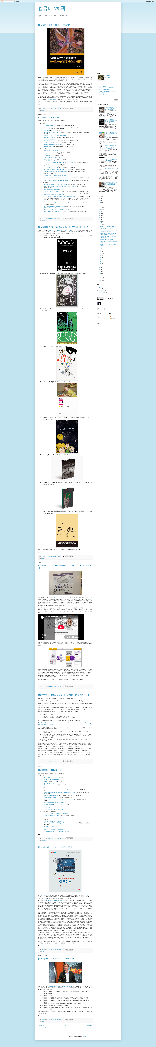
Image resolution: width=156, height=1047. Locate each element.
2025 (100, 200)
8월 (101, 251)
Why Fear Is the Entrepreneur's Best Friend (54, 206)
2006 (100, 280)
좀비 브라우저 (53, 142)
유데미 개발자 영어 (103, 86)
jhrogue (108, 75)
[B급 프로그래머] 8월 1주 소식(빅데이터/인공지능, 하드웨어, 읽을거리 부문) (111, 159)
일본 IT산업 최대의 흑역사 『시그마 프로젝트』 (55, 211)
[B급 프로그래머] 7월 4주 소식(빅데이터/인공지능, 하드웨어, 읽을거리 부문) (111, 108)
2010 (100, 273)
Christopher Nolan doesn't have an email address (60, 986)
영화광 (42, 1021)
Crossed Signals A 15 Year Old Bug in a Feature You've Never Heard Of (61, 823)
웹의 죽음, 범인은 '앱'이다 (50, 141)
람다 (80, 673)
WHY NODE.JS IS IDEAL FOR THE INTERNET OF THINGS (58, 162)
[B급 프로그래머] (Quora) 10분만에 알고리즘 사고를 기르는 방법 (59, 196)
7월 (101, 253)
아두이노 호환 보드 (45, 895)
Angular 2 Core (47, 777)
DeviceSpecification (49, 785)
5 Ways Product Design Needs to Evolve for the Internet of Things (59, 193)
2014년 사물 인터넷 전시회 (60, 597)
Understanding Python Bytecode (51, 797)
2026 (100, 198)
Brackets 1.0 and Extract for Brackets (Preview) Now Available (59, 799)
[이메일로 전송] (66, 108)
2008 (100, 277)
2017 (100, 215)
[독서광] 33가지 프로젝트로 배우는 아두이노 (56, 847)
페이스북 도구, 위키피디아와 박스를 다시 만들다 (55, 175)
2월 (101, 263)
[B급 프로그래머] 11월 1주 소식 (50, 770)
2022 (100, 206)
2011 (100, 271)
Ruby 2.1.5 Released (49, 166)
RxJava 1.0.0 (47, 155)
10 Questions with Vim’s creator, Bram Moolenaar (56, 184)
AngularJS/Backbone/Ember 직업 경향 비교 (54, 144)
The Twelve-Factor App (49, 137)
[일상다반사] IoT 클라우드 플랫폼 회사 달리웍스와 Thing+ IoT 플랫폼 (109, 234)
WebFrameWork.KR (49, 146)
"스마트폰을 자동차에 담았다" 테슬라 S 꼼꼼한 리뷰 (56, 831)
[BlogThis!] (68, 108)
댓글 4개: (59, 218)
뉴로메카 (44, 604)
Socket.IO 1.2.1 (48, 128)
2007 (100, 279)
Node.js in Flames (48, 125)
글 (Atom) (47, 1027)
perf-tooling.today (48, 153)
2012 (100, 269)
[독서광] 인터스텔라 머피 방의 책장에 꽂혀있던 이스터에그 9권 (63, 227)
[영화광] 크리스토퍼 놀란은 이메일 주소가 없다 (57, 959)
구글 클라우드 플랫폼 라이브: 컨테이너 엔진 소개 (56, 802)
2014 (100, 221)
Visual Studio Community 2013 (51, 167)
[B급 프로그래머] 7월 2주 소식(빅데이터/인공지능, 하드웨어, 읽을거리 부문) (111, 147)
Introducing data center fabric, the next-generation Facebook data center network (63, 203)
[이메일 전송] (64, 108)
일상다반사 (101, 290)
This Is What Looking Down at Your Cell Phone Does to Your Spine (60, 186)
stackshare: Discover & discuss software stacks (55, 171)
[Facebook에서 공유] (71, 108)
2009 (100, 275)
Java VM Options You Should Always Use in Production (57, 180)
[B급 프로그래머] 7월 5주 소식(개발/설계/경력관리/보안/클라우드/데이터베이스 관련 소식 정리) (111, 121)
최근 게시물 (41, 1025)
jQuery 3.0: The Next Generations (52, 779)
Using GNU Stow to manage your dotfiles (54, 809)
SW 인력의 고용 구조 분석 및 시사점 (53, 191)
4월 (101, 259)
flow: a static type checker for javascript (53, 157)
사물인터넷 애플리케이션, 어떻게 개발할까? (54, 821)
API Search (47, 130)
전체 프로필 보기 (108, 77)
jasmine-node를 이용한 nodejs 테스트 (53, 150)
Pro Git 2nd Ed (47, 807)
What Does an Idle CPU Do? (51, 826)
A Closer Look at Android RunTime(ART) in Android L (56, 209)
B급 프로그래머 (44, 220)
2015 (100, 219)
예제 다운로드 (53, 99)
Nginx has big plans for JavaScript (52, 815)
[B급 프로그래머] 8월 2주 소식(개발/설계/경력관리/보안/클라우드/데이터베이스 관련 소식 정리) (111, 184)
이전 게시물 (89, 1025)
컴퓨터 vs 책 (51, 8)
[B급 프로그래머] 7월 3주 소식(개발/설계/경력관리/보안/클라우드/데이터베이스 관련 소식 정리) (111, 134)
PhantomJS (47, 142)
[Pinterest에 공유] (72, 108)
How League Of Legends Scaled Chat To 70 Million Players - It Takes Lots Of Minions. (64, 817)
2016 (100, 217)
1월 (101, 265)
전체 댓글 (113, 318)
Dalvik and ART (47, 159)
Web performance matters (50, 152)
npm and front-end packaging (51, 795)
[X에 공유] (69, 108)
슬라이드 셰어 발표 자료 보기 (105, 89)
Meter (45, 781)
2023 (100, 204)
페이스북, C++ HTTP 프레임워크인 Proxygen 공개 (56, 813)
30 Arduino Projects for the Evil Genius (53, 900)
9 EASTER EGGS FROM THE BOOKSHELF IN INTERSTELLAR (63, 230)
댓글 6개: (59, 556)
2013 (100, 267)
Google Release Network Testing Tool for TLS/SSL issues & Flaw (59, 792)
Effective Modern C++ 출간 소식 (51, 208)
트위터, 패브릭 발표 (49, 783)
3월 (101, 261)
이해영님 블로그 (102, 94)
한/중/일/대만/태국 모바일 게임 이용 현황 (54, 194)
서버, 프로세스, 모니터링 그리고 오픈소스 (54, 806)
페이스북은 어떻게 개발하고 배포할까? (53, 829)
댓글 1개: (59, 760)
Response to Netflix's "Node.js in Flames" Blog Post (56, 127)
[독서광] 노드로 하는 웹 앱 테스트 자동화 (54, 25)
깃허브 (76, 935)
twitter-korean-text (48, 804)
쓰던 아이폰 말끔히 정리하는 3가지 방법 (53, 189)
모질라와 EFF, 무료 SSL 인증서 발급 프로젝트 (55, 135)
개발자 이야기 (102, 292)
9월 (101, 249)
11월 (101, 224)
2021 (100, 207)
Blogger (85, 1036)
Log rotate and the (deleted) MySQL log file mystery (56, 177)
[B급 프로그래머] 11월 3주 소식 (50, 117)
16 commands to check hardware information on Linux (57, 169)
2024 (100, 202)
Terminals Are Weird (49, 828)
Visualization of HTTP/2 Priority (51, 132)
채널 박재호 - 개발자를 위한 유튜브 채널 (107, 87)
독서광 (42, 110)
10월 (101, 248)
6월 (101, 255)
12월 (101, 222)
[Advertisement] (107, 45)
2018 (100, 213)
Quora (51, 724)
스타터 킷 (85, 895)
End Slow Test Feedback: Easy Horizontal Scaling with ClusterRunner (60, 789)
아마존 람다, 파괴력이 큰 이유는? (52, 161)
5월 (101, 257)
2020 (100, 209)
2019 (100, 211)
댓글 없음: (59, 108)
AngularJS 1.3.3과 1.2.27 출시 (51, 139)
